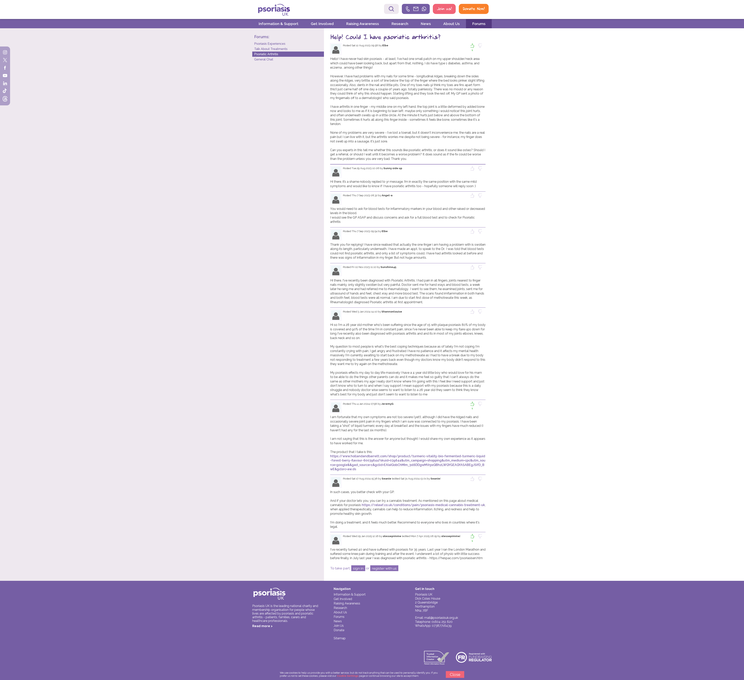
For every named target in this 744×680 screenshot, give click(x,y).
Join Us (339, 625)
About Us (451, 24)
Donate (339, 630)
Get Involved (322, 24)
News (426, 24)
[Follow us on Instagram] (5, 53)
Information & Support (278, 24)
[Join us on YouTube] (5, 76)
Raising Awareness (362, 24)
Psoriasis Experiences (269, 44)
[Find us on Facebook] (5, 68)
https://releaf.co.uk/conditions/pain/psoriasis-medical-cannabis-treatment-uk (423, 505)
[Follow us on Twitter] (5, 60)
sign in (358, 568)
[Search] (391, 9)
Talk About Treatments (271, 49)
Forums (479, 24)
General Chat (263, 59)
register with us (384, 568)
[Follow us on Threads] (5, 99)
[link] (416, 9)
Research (399, 24)
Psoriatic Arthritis (266, 54)
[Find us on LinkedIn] (5, 84)
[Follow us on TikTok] (5, 91)
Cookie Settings (347, 675)
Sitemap (340, 638)
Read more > (262, 626)
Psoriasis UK (281, 10)
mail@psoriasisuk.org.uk (441, 618)
